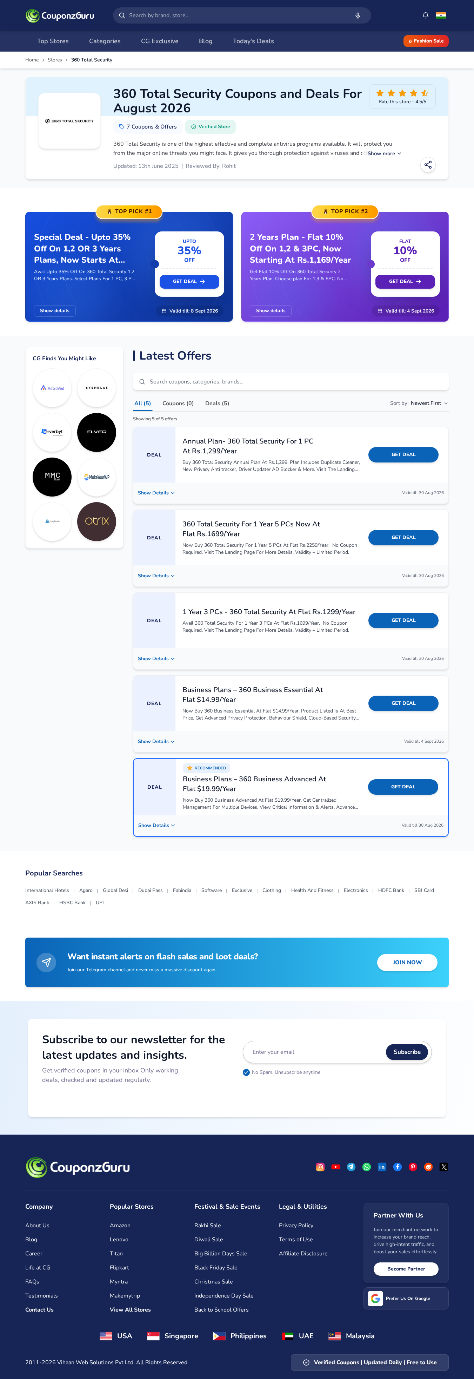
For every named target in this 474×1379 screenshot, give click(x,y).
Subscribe (407, 1052)
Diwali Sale (208, 1239)
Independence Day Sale (224, 1296)
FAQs (32, 1282)
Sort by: (415, 403)
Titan (116, 1253)
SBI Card (424, 890)
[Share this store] (428, 164)
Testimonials (41, 1296)
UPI (100, 902)
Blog (31, 1239)
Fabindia (182, 890)
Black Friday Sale (216, 1268)
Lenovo (119, 1239)
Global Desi (115, 890)
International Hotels (47, 890)
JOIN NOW (407, 962)
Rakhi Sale (207, 1225)
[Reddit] (428, 1167)
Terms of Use (296, 1239)
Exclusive (242, 890)
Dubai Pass (150, 890)
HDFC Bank (391, 890)
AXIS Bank (37, 902)
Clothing (271, 890)
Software (211, 890)
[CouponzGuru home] (59, 15)
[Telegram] (351, 1167)
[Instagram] (320, 1167)
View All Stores (130, 1310)
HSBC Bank (72, 902)
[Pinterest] (413, 1167)
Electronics (356, 890)
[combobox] (238, 15)
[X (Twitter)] (444, 1167)
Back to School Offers (221, 1310)
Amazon (120, 1225)
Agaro (86, 890)
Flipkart (119, 1268)
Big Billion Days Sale (220, 1253)
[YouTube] (336, 1167)
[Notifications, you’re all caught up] (425, 15)
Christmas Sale (213, 1282)
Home (32, 60)
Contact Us (39, 1310)
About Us (37, 1225)
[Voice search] (358, 15)
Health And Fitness (312, 890)
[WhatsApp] (367, 1167)
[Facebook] (397, 1167)
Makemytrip (125, 1296)
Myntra (119, 1282)
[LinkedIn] (382, 1167)
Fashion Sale (429, 41)
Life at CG (38, 1268)
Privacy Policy (296, 1225)
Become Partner (406, 1269)
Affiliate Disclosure (303, 1253)
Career (33, 1253)
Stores (55, 60)
